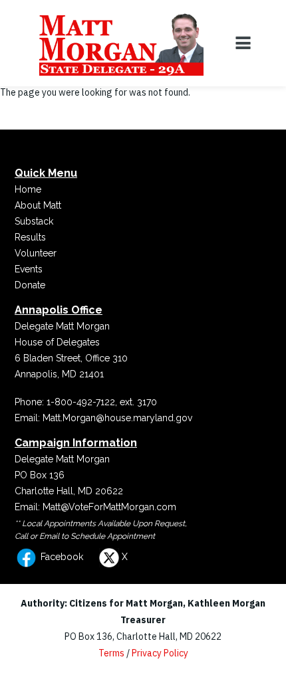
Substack (34, 221)
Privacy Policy (160, 653)
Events (29, 269)
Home (28, 189)
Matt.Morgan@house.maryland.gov (117, 418)
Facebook (60, 556)
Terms (111, 653)
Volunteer (36, 253)
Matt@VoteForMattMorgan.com (109, 507)
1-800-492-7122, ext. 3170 (102, 402)
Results (30, 237)
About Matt (38, 205)
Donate (30, 285)
